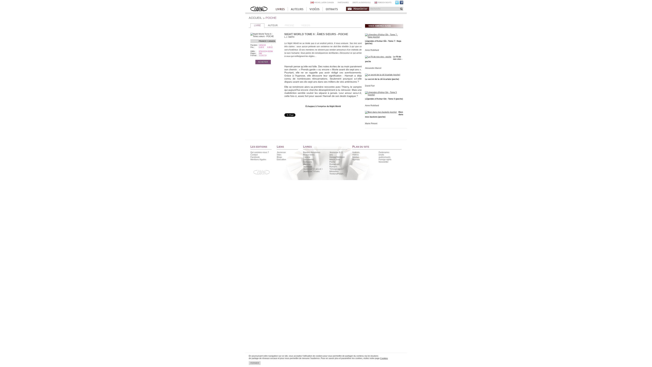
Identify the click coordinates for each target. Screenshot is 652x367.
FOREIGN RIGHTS (384, 2)
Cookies (384, 358)
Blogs (279, 157)
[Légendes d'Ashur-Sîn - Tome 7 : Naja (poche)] (383, 37)
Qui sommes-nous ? (259, 152)
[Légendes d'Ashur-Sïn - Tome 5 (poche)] (383, 95)
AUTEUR (273, 25)
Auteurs (355, 152)
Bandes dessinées (311, 152)
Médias (355, 157)
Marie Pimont (371, 123)
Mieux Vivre (334, 159)
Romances (334, 164)
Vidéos (355, 155)
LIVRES (280, 9)
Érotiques (307, 162)
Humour (307, 164)
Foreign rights (385, 159)
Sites (279, 155)
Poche (332, 162)
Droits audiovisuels (384, 156)
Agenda (356, 159)
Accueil (258, 9)
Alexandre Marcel (373, 68)
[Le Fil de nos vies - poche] (378, 57)
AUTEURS (297, 9)
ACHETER (263, 62)
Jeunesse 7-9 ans (311, 171)
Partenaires (384, 152)
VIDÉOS (315, 9)
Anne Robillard (372, 50)
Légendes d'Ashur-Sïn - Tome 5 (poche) (384, 99)
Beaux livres (308, 155)
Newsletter (360, 9)
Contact (254, 155)
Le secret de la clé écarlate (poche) (382, 79)
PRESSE (289, 25)
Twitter (397, 3)
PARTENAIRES (343, 2)
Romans (333, 166)
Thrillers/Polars (336, 174)
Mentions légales (258, 159)
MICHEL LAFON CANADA (324, 2)
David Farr (370, 86)
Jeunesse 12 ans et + (313, 169)
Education (281, 159)
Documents (308, 159)
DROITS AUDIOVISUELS (361, 2)
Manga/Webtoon (337, 157)
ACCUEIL (255, 18)
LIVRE (257, 25)
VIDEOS (305, 25)
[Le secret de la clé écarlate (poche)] (382, 75)
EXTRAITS (332, 9)
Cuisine (306, 157)
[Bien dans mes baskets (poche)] (381, 112)
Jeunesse (281, 152)
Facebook (401, 3)
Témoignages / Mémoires (336, 170)
